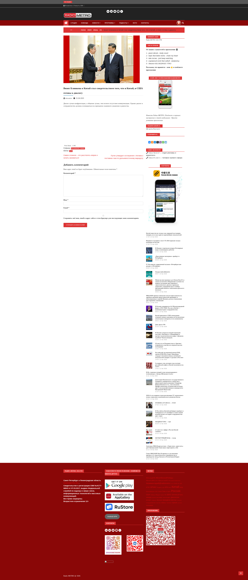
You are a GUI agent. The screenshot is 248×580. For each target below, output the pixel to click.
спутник (158, 502)
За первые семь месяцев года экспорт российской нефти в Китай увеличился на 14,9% (169, 365)
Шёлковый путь (177, 495)
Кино (169, 487)
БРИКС (153, 487)
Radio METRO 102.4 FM (154, 40)
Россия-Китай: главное (78, 148)
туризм (174, 502)
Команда (84, 23)
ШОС (169, 495)
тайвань (163, 502)
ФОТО (135, 23)
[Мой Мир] (155, 142)
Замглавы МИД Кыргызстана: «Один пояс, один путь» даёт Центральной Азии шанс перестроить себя (164, 447)
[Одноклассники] (152, 142)
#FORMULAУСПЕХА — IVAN (165, 403)
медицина (154, 500)
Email (66, 208)
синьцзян (179, 500)
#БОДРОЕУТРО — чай (163, 421)
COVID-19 (176, 483)
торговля (169, 502)
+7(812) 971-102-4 (154, 158)
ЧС (165, 495)
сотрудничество (150, 502)
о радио (74, 23)
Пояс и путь (166, 491)
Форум (158, 495)
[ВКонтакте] (149, 142)
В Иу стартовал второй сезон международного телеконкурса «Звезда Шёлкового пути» (161, 373)
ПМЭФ (160, 491)
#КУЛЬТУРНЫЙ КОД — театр (165, 438)
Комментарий (69, 173)
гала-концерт (166, 497)
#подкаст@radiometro (162, 272)
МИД (181, 487)
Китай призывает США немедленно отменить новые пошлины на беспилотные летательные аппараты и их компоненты (169, 317)
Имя (65, 200)
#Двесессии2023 (163, 480)
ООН (156, 491)
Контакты (145, 23)
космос (148, 500)
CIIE (172, 483)
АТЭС (148, 487)
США (71, 151)
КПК (166, 487)
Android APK (112, 517)
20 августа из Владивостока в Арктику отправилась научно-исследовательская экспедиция (168, 345)
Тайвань (153, 495)
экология (179, 502)
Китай (175, 486)
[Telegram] (166, 142)
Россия (175, 491)
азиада (148, 497)
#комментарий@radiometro (158, 483)
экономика (149, 505)
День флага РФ (160, 324)
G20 (181, 483)
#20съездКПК (150, 478)
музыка (159, 500)
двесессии (175, 497)
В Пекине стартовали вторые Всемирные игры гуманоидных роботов (169, 249)
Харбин (162, 494)
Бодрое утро (160, 487)
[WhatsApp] (163, 142)
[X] (157, 142)
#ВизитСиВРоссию (152, 480)
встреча (154, 497)
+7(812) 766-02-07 (154, 153)
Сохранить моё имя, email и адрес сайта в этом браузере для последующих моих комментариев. (101, 218)
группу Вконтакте (154, 129)
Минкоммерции (150, 491)
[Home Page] (66, 23)
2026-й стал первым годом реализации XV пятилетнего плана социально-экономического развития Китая (164, 396)
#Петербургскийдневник (174, 480)
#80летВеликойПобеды (164, 478)
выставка (159, 497)
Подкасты (123, 23)
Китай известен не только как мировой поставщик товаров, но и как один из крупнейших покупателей (164, 234)
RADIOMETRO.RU (71, 483)
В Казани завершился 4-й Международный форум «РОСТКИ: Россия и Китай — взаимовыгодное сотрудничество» (169, 308)
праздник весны (170, 500)
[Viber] (160, 142)
